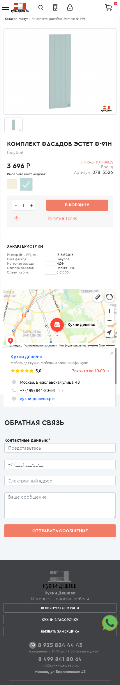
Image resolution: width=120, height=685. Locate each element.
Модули (24, 19)
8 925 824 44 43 (60, 644)
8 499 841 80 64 (60, 658)
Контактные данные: (27, 440)
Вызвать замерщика (60, 631)
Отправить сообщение (60, 530)
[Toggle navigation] (5, 7)
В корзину (77, 205)
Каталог (11, 19)
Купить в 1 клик (62, 218)
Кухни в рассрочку (60, 619)
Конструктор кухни (60, 608)
